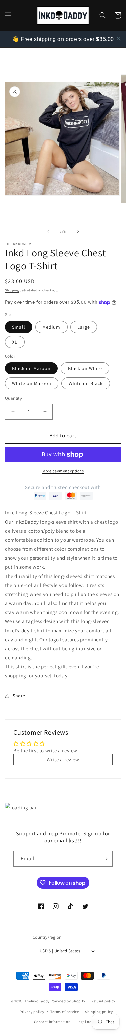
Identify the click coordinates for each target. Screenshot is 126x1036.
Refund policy (103, 1001)
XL (14, 342)
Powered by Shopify (68, 1001)
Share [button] (19, 696)
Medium (51, 327)
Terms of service (64, 1011)
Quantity (13, 398)
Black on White (85, 368)
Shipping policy (99, 1011)
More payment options (63, 470)
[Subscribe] (104, 859)
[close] (119, 39)
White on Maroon (31, 383)
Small (18, 327)
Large (83, 327)
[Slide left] (48, 231)
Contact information (52, 1021)
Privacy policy (31, 1011)
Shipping (12, 290)
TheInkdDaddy (37, 1001)
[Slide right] (78, 231)
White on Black (86, 383)
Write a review (63, 759)
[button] (8, 15)
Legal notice (87, 1021)
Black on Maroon (31, 368)
